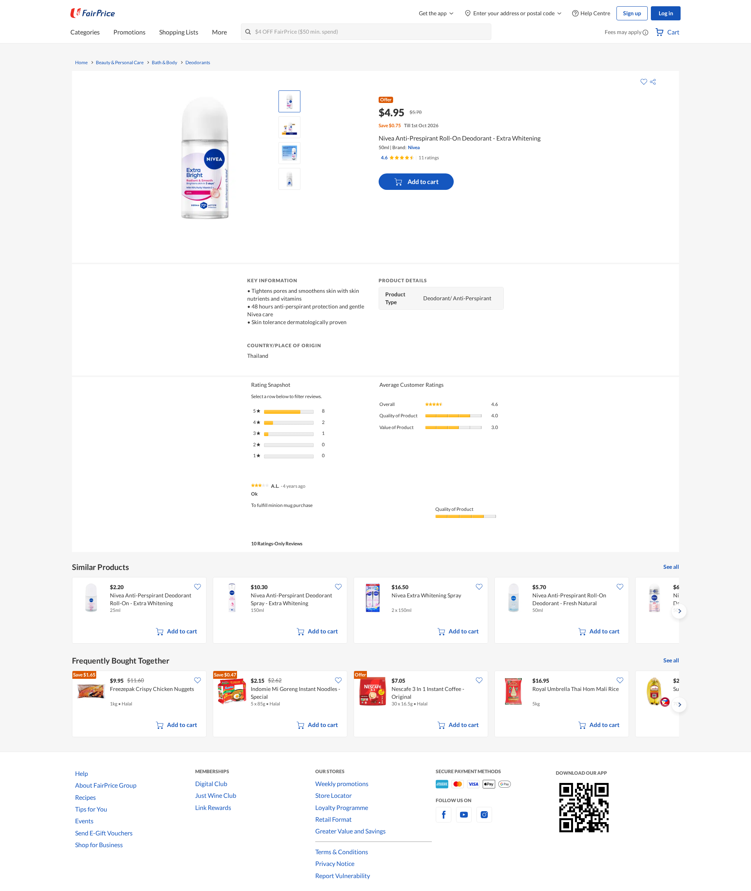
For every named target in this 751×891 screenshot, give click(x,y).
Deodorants (197, 62)
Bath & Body (164, 62)
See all (671, 566)
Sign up (632, 13)
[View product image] (289, 101)
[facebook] (443, 819)
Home (81, 62)
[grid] (375, 611)
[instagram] (484, 819)
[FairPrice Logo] (92, 13)
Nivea (414, 147)
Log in (666, 13)
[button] (645, 32)
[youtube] (464, 819)
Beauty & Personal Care (120, 62)
